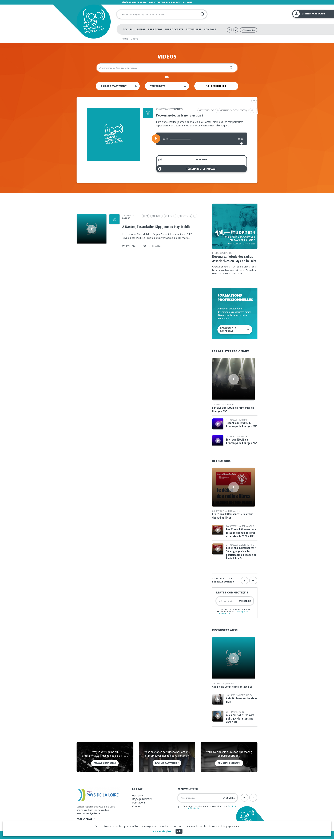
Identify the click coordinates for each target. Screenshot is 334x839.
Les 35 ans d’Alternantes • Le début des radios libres (232, 515)
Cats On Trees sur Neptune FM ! (241, 700)
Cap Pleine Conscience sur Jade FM (232, 687)
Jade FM (229, 683)
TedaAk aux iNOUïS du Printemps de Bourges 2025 (241, 424)
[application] (201, 139)
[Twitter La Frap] (235, 30)
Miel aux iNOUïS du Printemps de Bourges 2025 (241, 441)
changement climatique (236, 110)
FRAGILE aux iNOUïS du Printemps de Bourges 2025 (233, 409)
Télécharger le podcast (201, 168)
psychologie (208, 110)
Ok (179, 831)
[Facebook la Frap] (244, 580)
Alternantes (175, 109)
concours (185, 215)
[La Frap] (114, 223)
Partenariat (85, 818)
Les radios (155, 29)
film (145, 215)
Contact (210, 29)
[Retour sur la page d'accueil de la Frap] (93, 21)
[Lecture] (156, 138)
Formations (138, 802)
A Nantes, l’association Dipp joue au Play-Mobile (156, 226)
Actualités (193, 29)
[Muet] (241, 143)
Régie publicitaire (142, 799)
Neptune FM (246, 695)
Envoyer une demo (105, 763)
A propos (137, 795)
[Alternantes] (148, 117)
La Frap (141, 29)
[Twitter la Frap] (253, 580)
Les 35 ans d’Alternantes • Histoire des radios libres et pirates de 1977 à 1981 (241, 532)
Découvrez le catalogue (228, 329)
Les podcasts (174, 29)
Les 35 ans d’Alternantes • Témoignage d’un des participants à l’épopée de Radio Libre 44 (241, 553)
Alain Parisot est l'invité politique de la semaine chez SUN (240, 718)
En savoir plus (162, 831)
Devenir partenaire (167, 763)
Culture (170, 215)
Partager (201, 159)
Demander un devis (229, 763)
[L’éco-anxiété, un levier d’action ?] (113, 160)
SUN (241, 711)
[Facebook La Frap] (229, 30)
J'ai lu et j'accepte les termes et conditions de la (233, 611)
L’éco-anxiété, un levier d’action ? (179, 115)
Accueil (128, 29)
